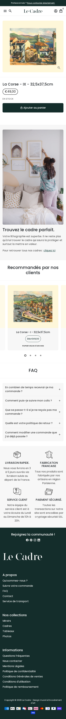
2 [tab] (30, 355)
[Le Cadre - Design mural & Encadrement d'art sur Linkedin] (38, 540)
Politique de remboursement (21, 687)
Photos (7, 636)
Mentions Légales (13, 666)
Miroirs (7, 621)
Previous (6, 317)
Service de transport (16, 601)
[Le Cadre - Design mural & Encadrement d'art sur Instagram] (35, 540)
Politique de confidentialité (19, 671)
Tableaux (8, 631)
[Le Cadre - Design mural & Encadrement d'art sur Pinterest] (31, 540)
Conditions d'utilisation (16, 682)
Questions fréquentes (16, 656)
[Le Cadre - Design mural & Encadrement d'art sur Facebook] (27, 540)
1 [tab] (25, 355)
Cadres (7, 626)
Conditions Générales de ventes (23, 676)
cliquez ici (49, 250)
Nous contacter (12, 661)
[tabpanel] (33, 317)
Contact (8, 596)
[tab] (33, 389)
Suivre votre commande (18, 586)
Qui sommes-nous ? (15, 580)
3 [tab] (35, 355)
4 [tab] (40, 355)
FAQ (5, 591)
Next (60, 317)
